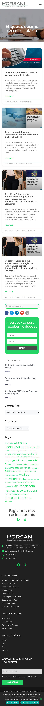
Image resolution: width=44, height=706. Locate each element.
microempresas (17, 482)
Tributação (8, 501)
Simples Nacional (18, 498)
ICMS (7, 468)
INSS (7, 471)
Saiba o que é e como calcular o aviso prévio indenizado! (21, 74)
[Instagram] (25, 519)
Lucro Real (15, 475)
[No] (41, 699)
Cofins (25, 443)
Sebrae (20, 494)
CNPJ (19, 443)
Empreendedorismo (15, 454)
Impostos (35, 468)
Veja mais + (9, 96)
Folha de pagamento (25, 457)
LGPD (20, 471)
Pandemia (26, 486)
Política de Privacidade (30, 703)
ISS (12, 471)
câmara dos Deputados (16, 451)
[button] (40, 4)
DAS (25, 451)
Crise (7, 451)
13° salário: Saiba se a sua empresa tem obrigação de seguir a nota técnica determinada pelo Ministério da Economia (21, 199)
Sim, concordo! (12, 703)
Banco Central (9, 443)
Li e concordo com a (22, 676)
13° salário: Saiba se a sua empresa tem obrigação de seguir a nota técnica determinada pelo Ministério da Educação (21, 266)
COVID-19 (32, 447)
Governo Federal (22, 465)
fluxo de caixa (10, 457)
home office (33, 465)
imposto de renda (20, 467)
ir (9, 471)
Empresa (28, 454)
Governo (10, 464)
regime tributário (11, 494)
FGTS (34, 453)
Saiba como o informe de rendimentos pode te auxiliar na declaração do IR (21, 134)
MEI (21, 478)
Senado (25, 494)
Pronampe (10, 491)
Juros (15, 471)
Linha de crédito (27, 471)
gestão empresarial (25, 460)
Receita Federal (27, 490)
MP (15, 486)
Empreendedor (31, 451)
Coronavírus (14, 447)
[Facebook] (18, 519)
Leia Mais (7, 371)
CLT (15, 443)
